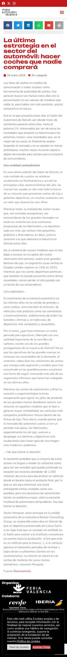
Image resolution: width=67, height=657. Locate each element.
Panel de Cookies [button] (19, 647)
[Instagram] (14, 3)
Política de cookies (28, 641)
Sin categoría (39, 75)
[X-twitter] (8, 3)
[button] (62, 12)
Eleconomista (22, 571)
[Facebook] (3, 3)
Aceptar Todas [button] (41, 647)
